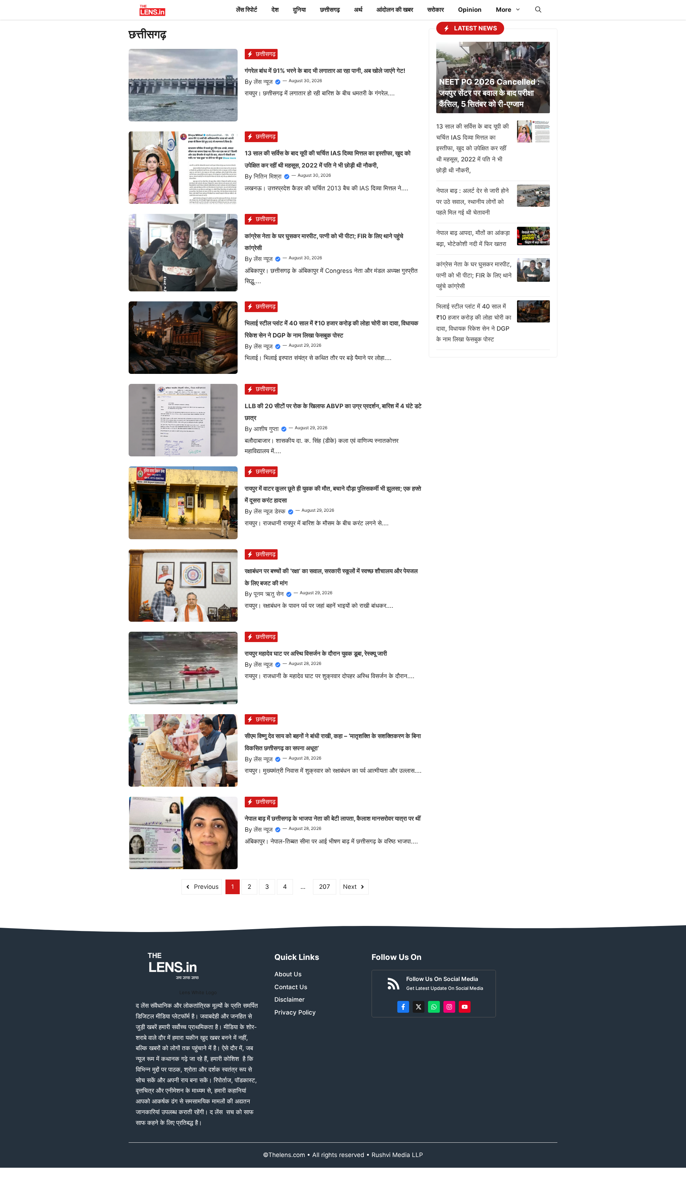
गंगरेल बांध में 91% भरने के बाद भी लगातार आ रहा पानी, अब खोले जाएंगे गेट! (325, 70)
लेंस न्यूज (263, 81)
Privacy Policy (295, 1012)
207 (324, 886)
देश (275, 9)
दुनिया (299, 9)
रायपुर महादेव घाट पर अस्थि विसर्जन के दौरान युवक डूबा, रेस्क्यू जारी (316, 653)
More (503, 9)
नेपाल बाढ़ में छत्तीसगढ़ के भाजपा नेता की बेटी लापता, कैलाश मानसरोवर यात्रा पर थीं (333, 818)
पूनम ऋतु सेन (269, 593)
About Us (288, 974)
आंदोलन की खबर (395, 9)
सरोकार (435, 9)
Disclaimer (289, 999)
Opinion (470, 9)
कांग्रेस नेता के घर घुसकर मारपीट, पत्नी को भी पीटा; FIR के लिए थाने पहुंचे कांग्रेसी (474, 275)
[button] (538, 10)
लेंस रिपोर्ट (246, 9)
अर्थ (358, 9)
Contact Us (290, 987)
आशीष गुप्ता (266, 428)
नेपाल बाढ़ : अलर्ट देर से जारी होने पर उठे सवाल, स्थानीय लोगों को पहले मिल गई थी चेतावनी (472, 201)
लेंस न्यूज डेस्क (269, 511)
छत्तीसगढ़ (330, 9)
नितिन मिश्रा (268, 176)
